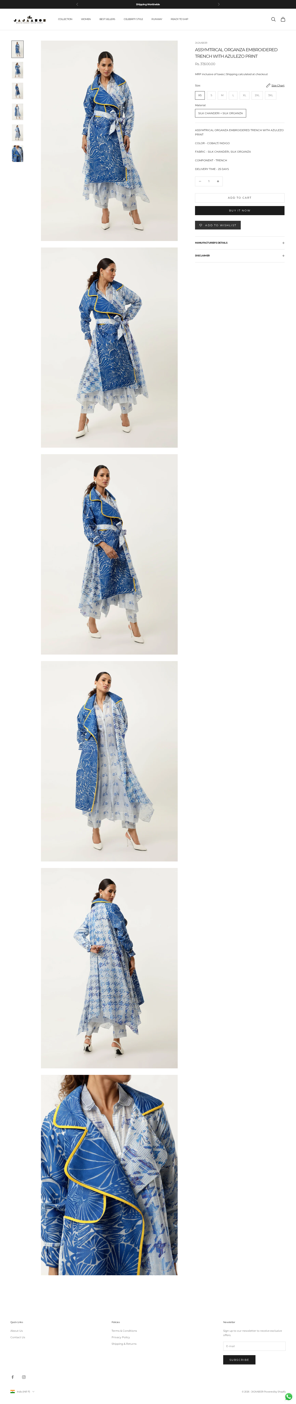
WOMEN (86, 19)
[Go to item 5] (17, 132)
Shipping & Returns (124, 1343)
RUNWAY (156, 19)
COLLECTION (65, 19)
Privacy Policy (121, 1337)
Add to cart (240, 197)
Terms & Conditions (124, 1330)
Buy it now (239, 210)
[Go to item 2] (17, 70)
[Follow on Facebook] (12, 1377)
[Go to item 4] (17, 111)
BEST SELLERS (107, 19)
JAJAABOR (201, 42)
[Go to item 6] (17, 153)
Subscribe (239, 1359)
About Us (16, 1330)
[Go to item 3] (17, 91)
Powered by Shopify (275, 1391)
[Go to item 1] (17, 49)
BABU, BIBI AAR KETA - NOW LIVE (148, 4)
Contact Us (17, 1337)
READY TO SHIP (179, 19)
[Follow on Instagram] (24, 1377)
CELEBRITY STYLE (133, 19)
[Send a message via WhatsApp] (289, 1397)
